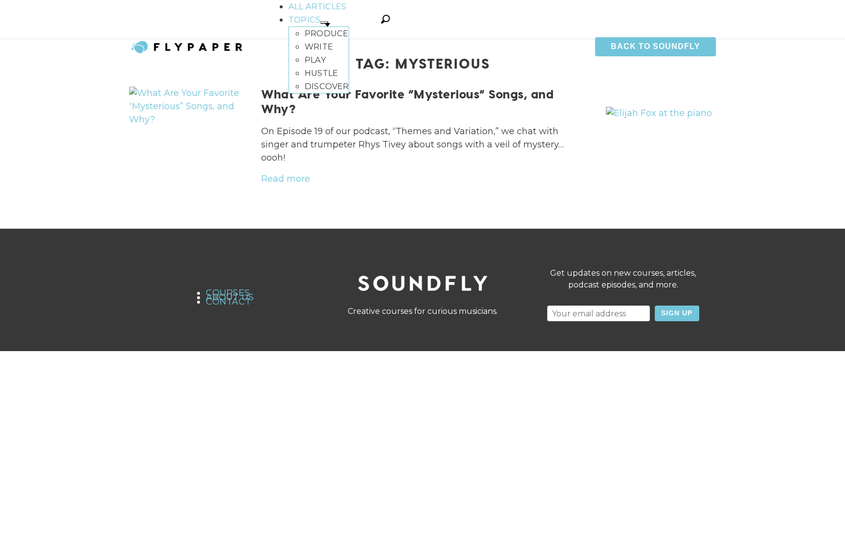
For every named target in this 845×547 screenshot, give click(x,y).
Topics (304, 19)
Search (385, 19)
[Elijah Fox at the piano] (659, 113)
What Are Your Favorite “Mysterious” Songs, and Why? (407, 101)
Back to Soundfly (655, 46)
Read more (285, 178)
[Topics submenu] (324, 22)
